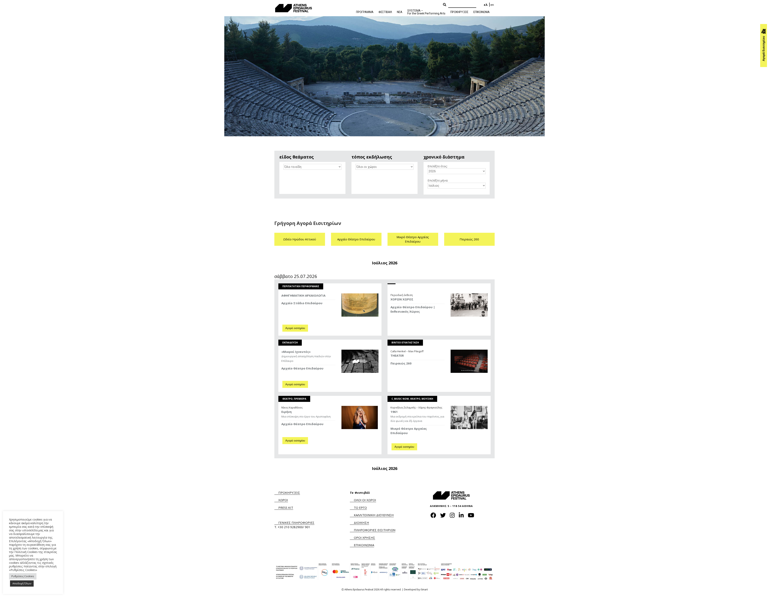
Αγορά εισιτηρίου (295, 328)
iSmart (424, 589)
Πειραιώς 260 (469, 239)
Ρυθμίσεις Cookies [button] (22, 576)
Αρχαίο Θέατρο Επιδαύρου (356, 239)
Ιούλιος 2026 (384, 263)
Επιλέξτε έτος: (438, 166)
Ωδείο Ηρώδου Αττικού (299, 239)
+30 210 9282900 (290, 527)
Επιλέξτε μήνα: (438, 180)
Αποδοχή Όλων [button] (21, 583)
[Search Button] (444, 5)
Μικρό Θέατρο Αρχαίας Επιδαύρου (413, 239)
